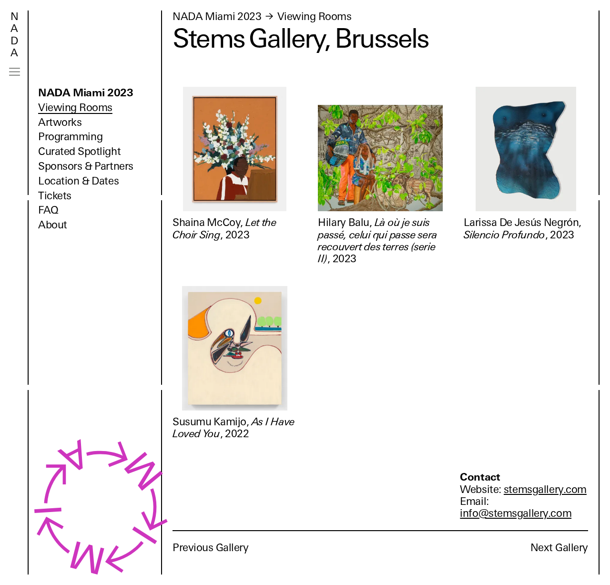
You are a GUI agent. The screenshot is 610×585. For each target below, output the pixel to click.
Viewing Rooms (75, 107)
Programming (70, 137)
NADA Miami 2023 (85, 92)
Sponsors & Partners (85, 166)
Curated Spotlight (79, 151)
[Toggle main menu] (14, 72)
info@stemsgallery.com (515, 513)
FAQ (48, 210)
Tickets (54, 196)
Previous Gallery (211, 548)
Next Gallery (559, 548)
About (52, 225)
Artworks (59, 122)
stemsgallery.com (545, 489)
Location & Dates (78, 181)
